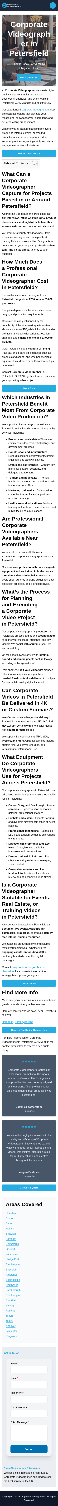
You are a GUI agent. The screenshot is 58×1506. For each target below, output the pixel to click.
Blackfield (11, 1300)
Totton (9, 1315)
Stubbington (13, 1264)
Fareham (11, 1238)
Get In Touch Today (29, 153)
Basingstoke (13, 1279)
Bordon (19, 1022)
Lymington (12, 1331)
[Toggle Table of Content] (33, 164)
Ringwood (12, 1336)
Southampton (13, 1295)
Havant (10, 1228)
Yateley (10, 1305)
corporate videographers (35, 109)
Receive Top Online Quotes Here (29, 1030)
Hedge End (12, 1259)
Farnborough (13, 1290)
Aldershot (11, 1274)
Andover (10, 1326)
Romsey (10, 1310)
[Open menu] (53, 5)
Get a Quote (27, 77)
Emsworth (11, 1233)
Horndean (7, 1022)
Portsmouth (12, 1244)
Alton (9, 1223)
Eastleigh (11, 1269)
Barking (28, 1022)
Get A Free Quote (29, 1187)
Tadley (9, 1320)
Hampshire (12, 1285)
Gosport (10, 1249)
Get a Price (29, 388)
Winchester (12, 1254)
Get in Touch (29, 983)
